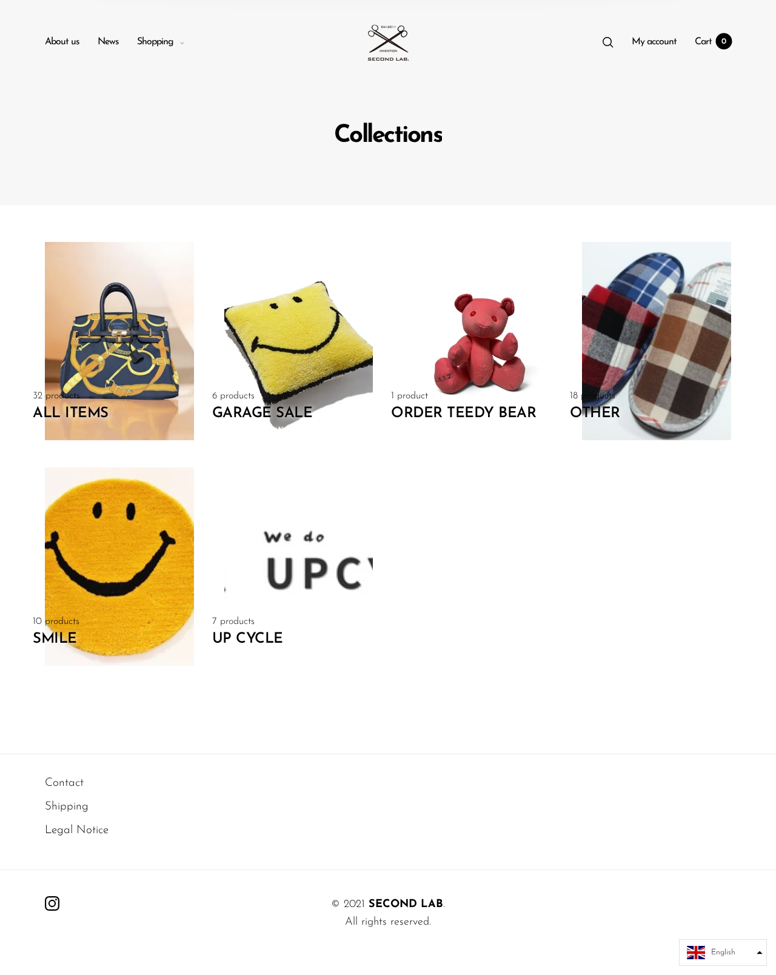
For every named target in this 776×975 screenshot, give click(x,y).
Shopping (155, 42)
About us (62, 42)
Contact (64, 783)
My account (654, 42)
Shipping (67, 806)
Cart (710, 42)
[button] (723, 952)
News (108, 42)
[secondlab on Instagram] (52, 903)
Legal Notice (77, 830)
